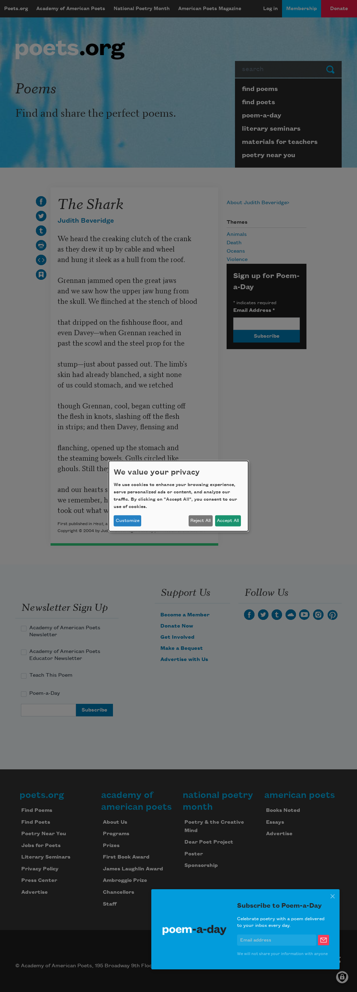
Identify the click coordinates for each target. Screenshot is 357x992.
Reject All (200, 520)
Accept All (228, 520)
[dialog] (178, 496)
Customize (127, 520)
